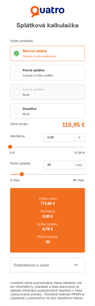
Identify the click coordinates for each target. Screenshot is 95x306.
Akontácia (17, 136)
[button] (47, 265)
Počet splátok (20, 163)
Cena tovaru (19, 124)
